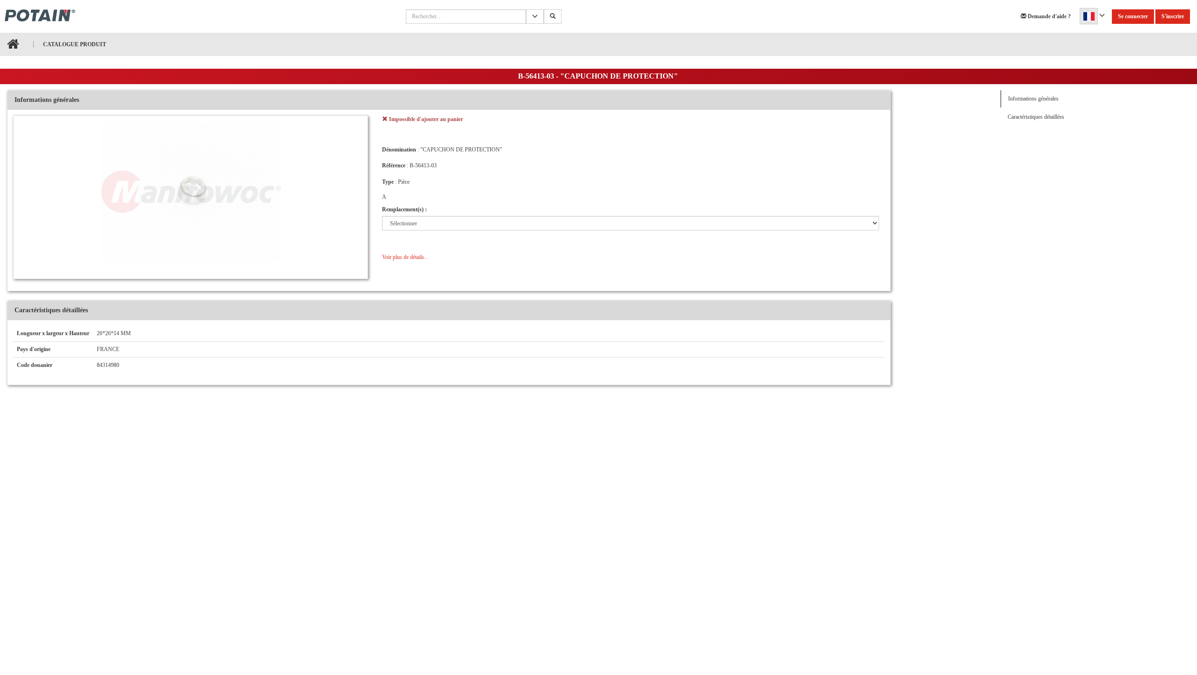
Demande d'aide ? (1048, 16)
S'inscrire (1172, 16)
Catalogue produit (74, 44)
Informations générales (1033, 98)
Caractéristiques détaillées (1036, 117)
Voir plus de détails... (405, 257)
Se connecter (1133, 16)
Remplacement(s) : (404, 209)
